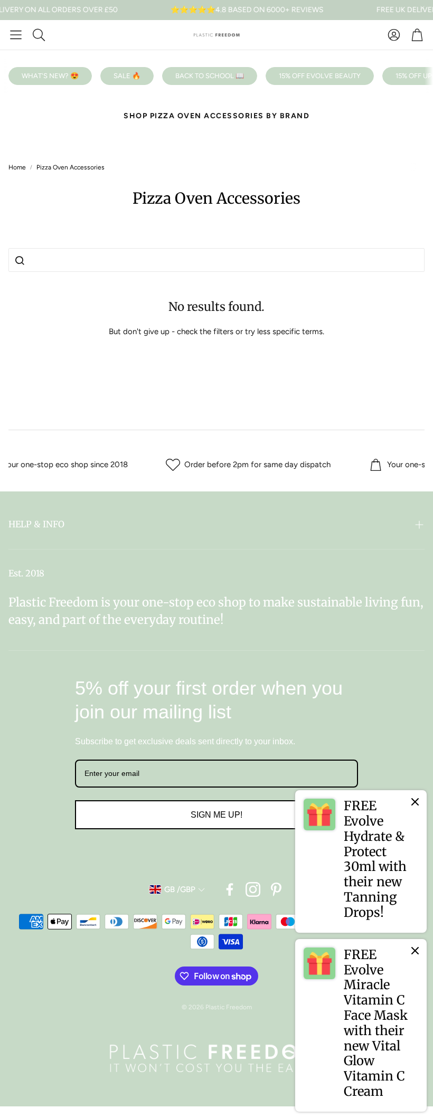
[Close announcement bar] (422, 8)
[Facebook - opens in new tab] (229, 889)
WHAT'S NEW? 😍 (50, 76)
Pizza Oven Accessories (70, 167)
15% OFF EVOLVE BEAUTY (320, 76)
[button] (15, 34)
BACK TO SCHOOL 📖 (209, 76)
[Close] (415, 801)
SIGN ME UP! (216, 814)
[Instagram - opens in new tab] (253, 889)
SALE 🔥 (127, 76)
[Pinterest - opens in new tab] (276, 889)
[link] (361, 861)
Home (17, 167)
